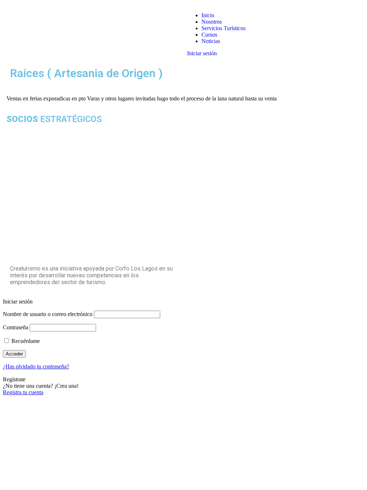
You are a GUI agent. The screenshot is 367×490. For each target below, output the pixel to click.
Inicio (207, 15)
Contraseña (15, 327)
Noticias (210, 41)
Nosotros (211, 22)
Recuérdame (25, 341)
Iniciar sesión (202, 53)
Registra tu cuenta (23, 392)
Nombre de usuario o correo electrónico (47, 314)
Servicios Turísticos (223, 28)
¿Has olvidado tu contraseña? (36, 366)
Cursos (209, 35)
